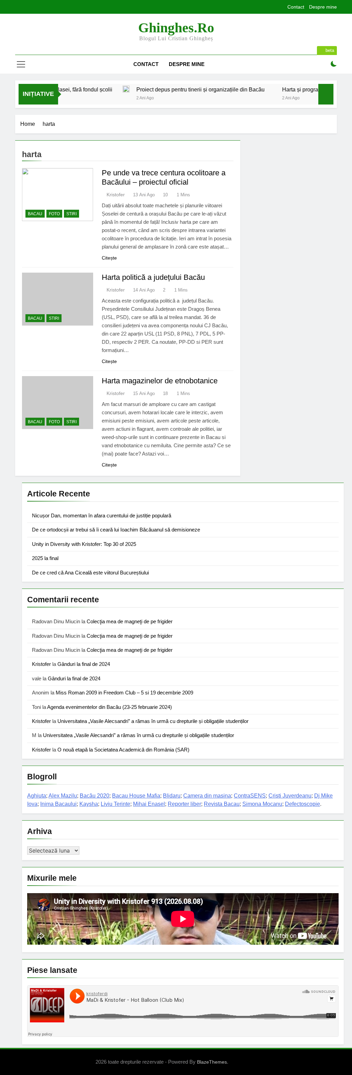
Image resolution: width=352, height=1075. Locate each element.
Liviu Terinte (115, 804)
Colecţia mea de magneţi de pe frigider (130, 621)
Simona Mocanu (262, 804)
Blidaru (171, 796)
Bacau (35, 213)
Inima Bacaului (58, 804)
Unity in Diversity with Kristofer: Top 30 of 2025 (84, 544)
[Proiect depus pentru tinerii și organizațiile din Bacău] (108, 89)
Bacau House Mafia (136, 796)
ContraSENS (250, 796)
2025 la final (45, 558)
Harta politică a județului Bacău (153, 277)
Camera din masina (207, 796)
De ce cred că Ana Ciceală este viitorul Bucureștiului (90, 572)
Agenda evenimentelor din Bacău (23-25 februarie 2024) (109, 707)
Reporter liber (184, 804)
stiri (71, 213)
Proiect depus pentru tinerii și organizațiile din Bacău (183, 89)
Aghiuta (36, 796)
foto (54, 213)
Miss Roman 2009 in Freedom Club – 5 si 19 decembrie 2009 (124, 692)
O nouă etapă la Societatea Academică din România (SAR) (123, 750)
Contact (295, 7)
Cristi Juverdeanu (289, 796)
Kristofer (116, 194)
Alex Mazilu (62, 796)
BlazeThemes (212, 1062)
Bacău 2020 (94, 796)
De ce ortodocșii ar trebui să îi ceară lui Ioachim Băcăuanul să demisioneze (116, 530)
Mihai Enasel (149, 804)
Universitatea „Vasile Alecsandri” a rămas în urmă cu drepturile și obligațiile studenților (153, 721)
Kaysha (88, 804)
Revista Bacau (222, 804)
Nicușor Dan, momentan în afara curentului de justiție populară (101, 515)
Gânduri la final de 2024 (83, 664)
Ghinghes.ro (176, 27)
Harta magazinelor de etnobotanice (160, 380)
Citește (109, 258)
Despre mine (323, 7)
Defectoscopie (302, 804)
